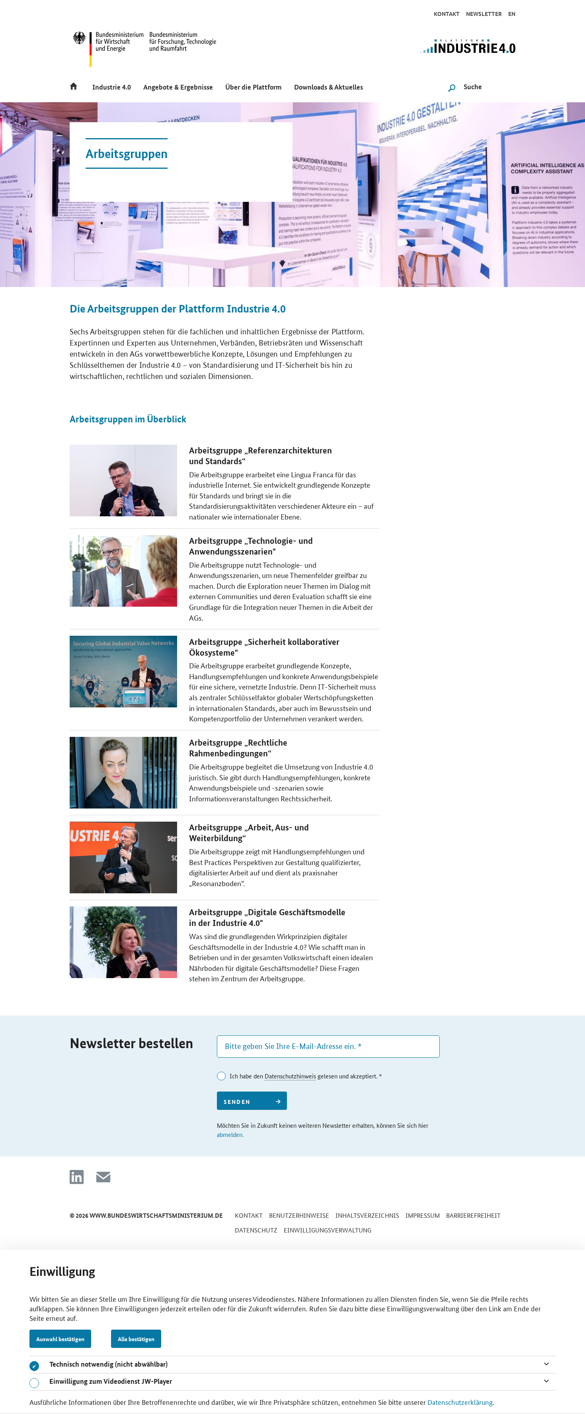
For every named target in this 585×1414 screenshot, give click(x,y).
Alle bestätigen (136, 1339)
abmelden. (230, 1134)
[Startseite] (76, 86)
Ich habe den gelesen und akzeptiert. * (306, 1076)
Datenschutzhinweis (290, 1076)
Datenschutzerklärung (460, 1401)
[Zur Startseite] (437, 50)
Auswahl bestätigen (60, 1339)
